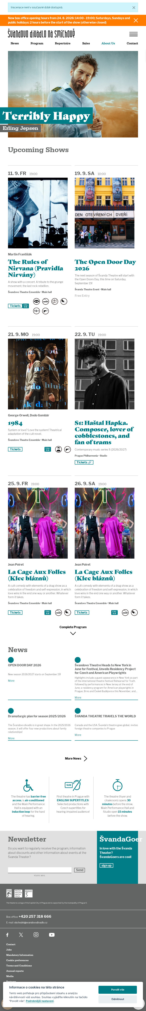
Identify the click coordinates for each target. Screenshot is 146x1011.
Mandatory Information (19, 955)
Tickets (15, 306)
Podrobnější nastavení (40, 1000)
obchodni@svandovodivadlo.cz (30, 922)
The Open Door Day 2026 (105, 264)
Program (37, 43)
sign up (106, 865)
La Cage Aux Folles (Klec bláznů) (37, 574)
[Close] (134, 7)
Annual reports (15, 971)
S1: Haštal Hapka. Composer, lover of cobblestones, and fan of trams (104, 432)
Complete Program (73, 627)
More (11, 680)
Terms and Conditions (19, 965)
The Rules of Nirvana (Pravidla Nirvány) (35, 267)
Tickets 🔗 (84, 462)
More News (73, 758)
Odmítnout (117, 999)
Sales (86, 43)
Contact (132, 43)
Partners (11, 981)
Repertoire (63, 43)
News (15, 43)
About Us (108, 43)
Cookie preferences (17, 960)
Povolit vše (117, 989)
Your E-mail (39, 876)
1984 (15, 422)
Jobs (9, 949)
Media (9, 976)
